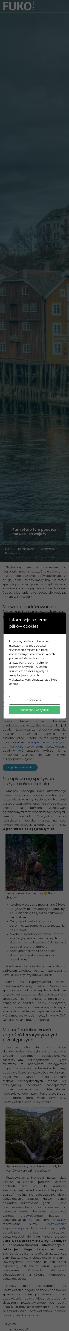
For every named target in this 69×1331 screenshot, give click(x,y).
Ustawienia (34, 700)
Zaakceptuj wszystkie (34, 710)
